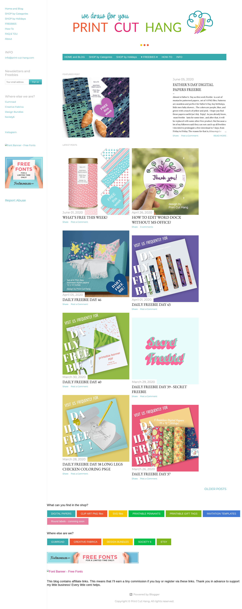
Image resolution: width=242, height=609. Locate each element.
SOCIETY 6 (144, 541)
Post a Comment (189, 135)
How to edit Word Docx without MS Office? (156, 220)
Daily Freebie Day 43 (151, 304)
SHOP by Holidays (126, 57)
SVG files (118, 513)
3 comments (146, 227)
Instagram (11, 132)
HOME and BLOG (75, 57)
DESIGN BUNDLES (118, 541)
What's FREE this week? (85, 217)
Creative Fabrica (14, 107)
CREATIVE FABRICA (85, 541)
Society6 (9, 117)
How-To (9, 28)
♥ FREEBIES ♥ (149, 57)
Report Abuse (15, 200)
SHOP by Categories (100, 57)
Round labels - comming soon (67, 521)
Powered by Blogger (146, 594)
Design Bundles (14, 112)
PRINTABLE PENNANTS (146, 513)
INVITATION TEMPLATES (221, 513)
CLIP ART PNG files (92, 513)
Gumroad (10, 102)
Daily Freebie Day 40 (82, 381)
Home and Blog (14, 8)
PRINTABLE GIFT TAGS (183, 513)
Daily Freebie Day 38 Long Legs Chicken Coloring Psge (93, 467)
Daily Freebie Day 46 (82, 299)
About (8, 38)
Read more (220, 135)
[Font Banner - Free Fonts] (65, 571)
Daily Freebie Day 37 (151, 474)
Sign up (35, 82)
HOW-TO (167, 57)
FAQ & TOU (11, 33)
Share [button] (176, 135)
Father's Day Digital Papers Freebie (193, 87)
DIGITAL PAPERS (61, 513)
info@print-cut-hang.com (19, 57)
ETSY (164, 541)
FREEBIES (10, 23)
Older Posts (215, 489)
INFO (179, 57)
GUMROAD (57, 541)
